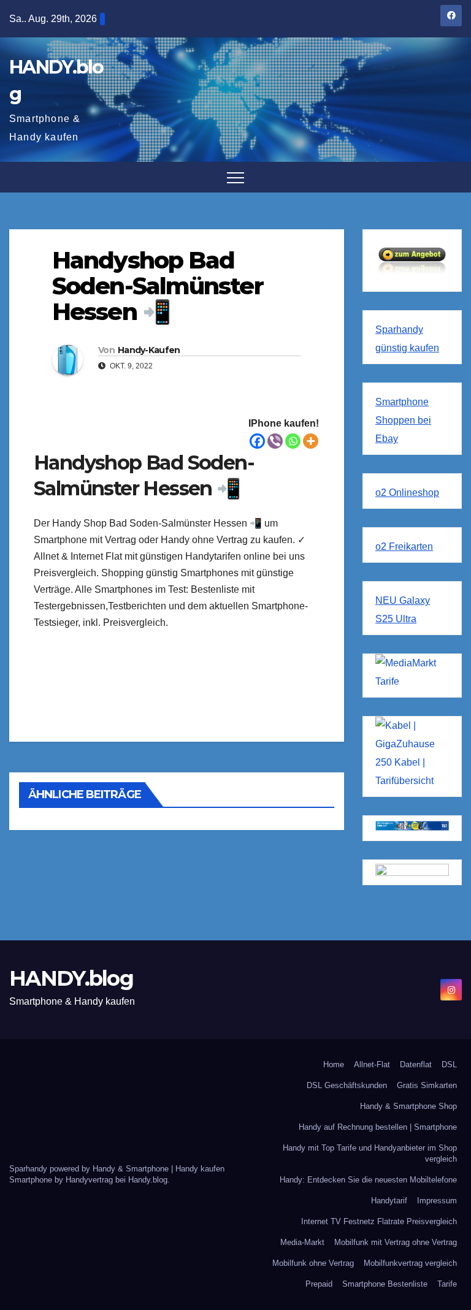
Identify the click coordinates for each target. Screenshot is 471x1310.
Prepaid (318, 1284)
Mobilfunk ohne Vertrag (313, 1263)
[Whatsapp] (293, 441)
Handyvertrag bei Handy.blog (116, 1179)
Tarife (447, 1284)
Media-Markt (302, 1242)
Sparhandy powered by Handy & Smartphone (90, 1168)
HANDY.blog (71, 978)
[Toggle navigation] (235, 177)
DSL (449, 1064)
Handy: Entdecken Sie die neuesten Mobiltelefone (368, 1179)
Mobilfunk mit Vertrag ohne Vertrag (395, 1242)
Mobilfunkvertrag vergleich (410, 1263)
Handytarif (389, 1200)
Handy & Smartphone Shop (408, 1106)
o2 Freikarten (404, 546)
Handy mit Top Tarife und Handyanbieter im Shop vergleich (370, 1153)
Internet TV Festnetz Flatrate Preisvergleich (379, 1221)
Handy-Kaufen (149, 350)
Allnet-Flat (372, 1064)
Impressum (437, 1200)
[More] (310, 441)
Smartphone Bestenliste (384, 1284)
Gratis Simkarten (427, 1085)
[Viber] (275, 441)
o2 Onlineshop (407, 492)
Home (333, 1064)
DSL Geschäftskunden (347, 1085)
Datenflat (416, 1064)
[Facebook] (257, 441)
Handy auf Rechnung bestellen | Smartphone (378, 1127)
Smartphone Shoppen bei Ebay (403, 420)
